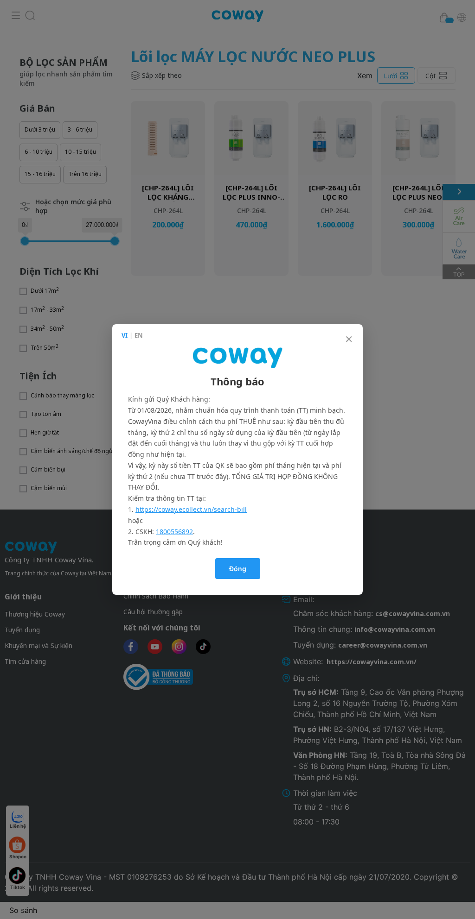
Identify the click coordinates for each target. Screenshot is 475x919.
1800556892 (174, 531)
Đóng (237, 569)
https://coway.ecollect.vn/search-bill (191, 509)
